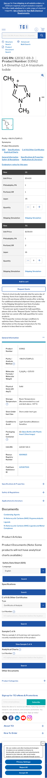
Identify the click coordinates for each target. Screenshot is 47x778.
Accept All (23, 773)
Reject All (24, 767)
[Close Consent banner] (43, 743)
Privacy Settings (23, 762)
